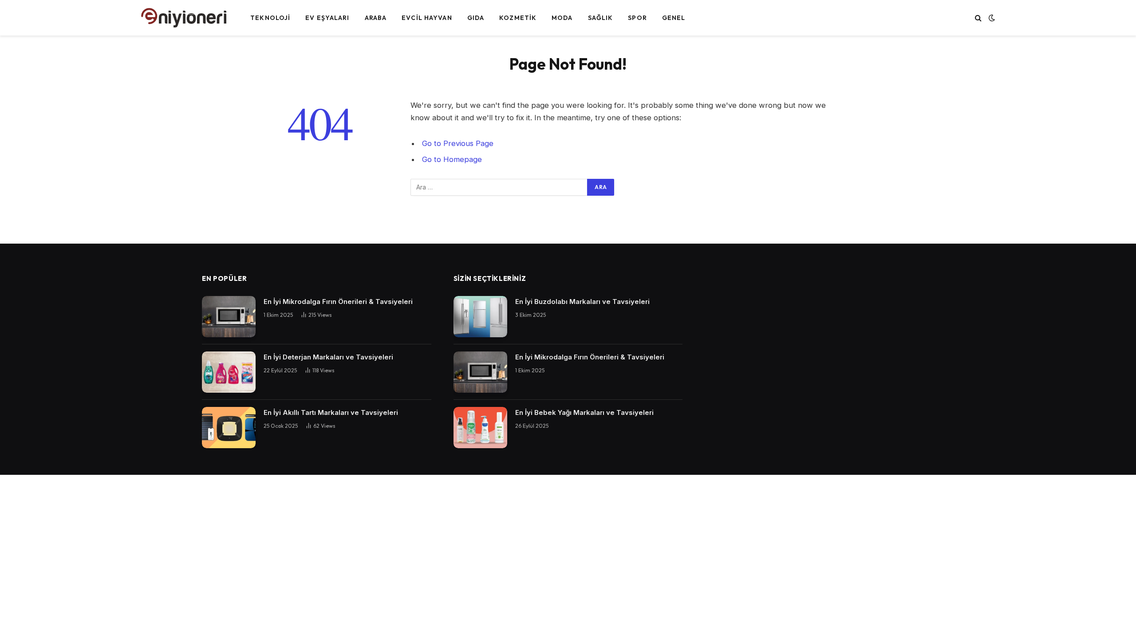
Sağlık (600, 18)
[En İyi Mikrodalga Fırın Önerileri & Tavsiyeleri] (229, 316)
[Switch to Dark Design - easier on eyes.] (990, 17)
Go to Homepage (452, 159)
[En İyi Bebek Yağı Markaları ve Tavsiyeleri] (480, 427)
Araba (376, 18)
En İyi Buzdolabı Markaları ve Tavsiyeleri (582, 301)
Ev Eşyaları (327, 18)
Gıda (475, 18)
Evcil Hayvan (427, 18)
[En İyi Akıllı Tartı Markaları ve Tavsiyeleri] (229, 427)
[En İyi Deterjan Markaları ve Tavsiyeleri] (229, 372)
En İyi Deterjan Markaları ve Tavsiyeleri (328, 357)
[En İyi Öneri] (184, 18)
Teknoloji (270, 18)
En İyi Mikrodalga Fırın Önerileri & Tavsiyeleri (338, 301)
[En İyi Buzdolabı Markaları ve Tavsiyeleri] (480, 316)
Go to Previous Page (457, 143)
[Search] (978, 18)
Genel (674, 18)
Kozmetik (517, 18)
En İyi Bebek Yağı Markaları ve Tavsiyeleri (584, 412)
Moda (562, 18)
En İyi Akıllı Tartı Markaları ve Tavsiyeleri (331, 412)
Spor (637, 18)
